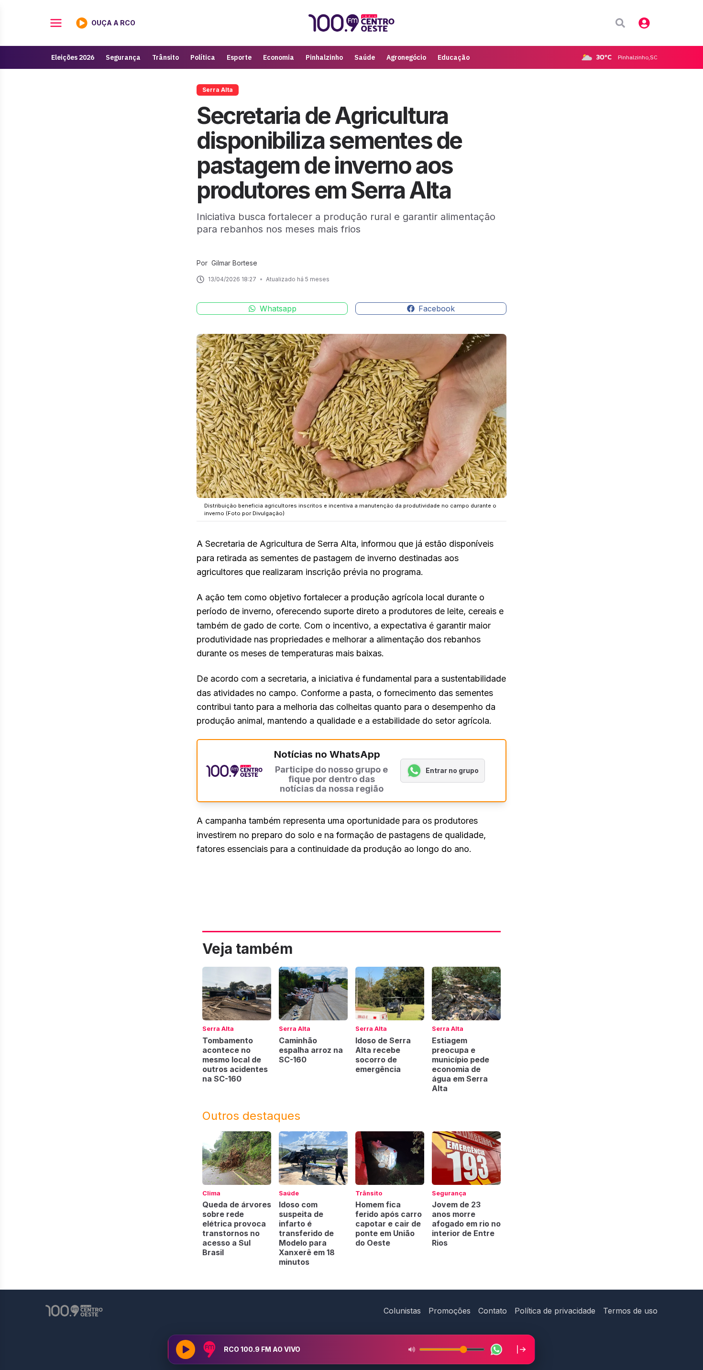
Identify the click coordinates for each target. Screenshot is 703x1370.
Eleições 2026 (72, 57)
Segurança (123, 57)
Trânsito (165, 57)
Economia (278, 57)
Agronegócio (406, 57)
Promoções (449, 1310)
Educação (454, 57)
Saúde (364, 57)
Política (202, 57)
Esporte (239, 57)
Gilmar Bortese (234, 263)
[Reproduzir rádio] (185, 1349)
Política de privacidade (555, 1310)
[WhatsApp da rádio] (496, 1349)
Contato (492, 1310)
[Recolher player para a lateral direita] (521, 1349)
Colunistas (402, 1310)
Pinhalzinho (324, 57)
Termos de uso (630, 1310)
